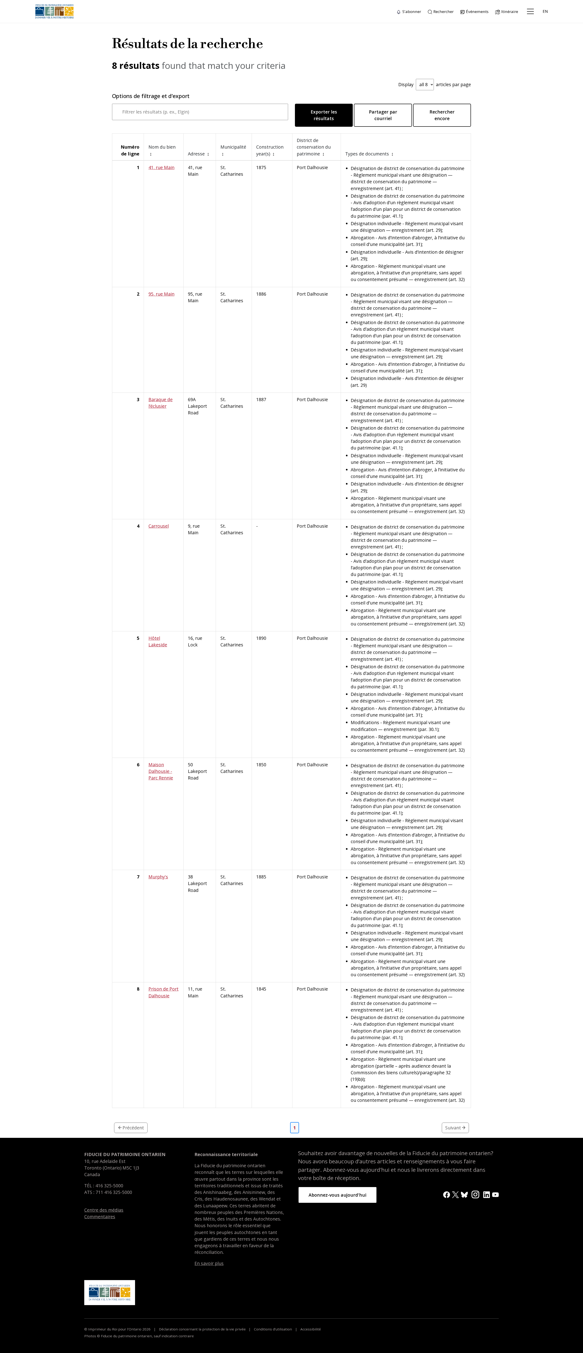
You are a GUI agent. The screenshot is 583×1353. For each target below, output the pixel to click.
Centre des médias (103, 1210)
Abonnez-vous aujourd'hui (337, 1195)
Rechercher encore (442, 115)
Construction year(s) (270, 150)
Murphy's (158, 877)
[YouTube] (495, 1194)
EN (545, 11)
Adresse (197, 154)
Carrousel (158, 526)
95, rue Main (161, 294)
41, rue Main (161, 167)
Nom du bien (162, 147)
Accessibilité (310, 1329)
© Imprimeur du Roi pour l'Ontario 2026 (117, 1329)
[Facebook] (446, 1194)
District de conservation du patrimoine (314, 147)
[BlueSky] (464, 1194)
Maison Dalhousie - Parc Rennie (160, 771)
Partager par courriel (383, 115)
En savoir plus (209, 1263)
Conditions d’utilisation (273, 1329)
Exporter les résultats (324, 115)
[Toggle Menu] (530, 11)
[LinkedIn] (486, 1194)
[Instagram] (475, 1194)
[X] (455, 1194)
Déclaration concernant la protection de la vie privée (202, 1329)
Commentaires (99, 1217)
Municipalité (233, 147)
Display (434, 84)
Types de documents (367, 154)
